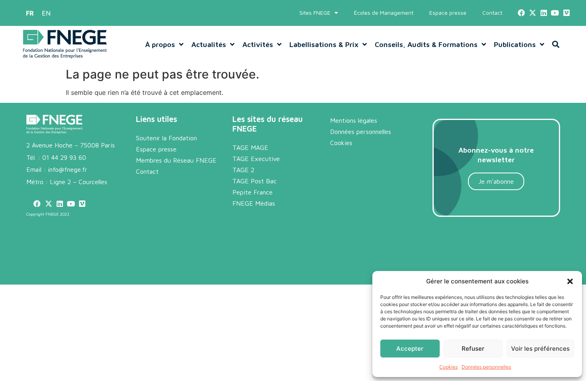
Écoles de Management (383, 12)
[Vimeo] (566, 13)
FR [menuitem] (30, 13)
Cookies (448, 367)
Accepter (409, 348)
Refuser (473, 348)
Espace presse (447, 12)
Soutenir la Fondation (166, 137)
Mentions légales (353, 120)
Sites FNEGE (314, 12)
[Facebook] (521, 13)
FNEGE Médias (253, 203)
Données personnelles (486, 367)
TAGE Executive (256, 158)
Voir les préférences (540, 348)
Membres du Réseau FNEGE (176, 160)
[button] (570, 281)
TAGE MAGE (250, 147)
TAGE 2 (243, 169)
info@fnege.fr (67, 169)
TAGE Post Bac (254, 181)
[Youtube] (555, 13)
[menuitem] (30, 13)
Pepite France (252, 192)
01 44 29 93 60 (64, 157)
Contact (492, 12)
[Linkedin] (544, 13)
